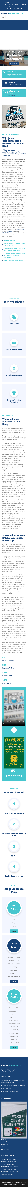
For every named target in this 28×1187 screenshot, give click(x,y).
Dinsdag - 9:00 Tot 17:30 (9, 1161)
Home (16, 4)
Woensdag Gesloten (8, 1164)
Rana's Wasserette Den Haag (6, 4)
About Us (5, 1142)
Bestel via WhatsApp (14, 813)
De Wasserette (14, 63)
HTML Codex (21, 1184)
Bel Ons (14, 931)
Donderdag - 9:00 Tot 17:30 (10, 1166)
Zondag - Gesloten (7, 1174)
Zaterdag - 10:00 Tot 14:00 (10, 1171)
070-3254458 (11, 95)
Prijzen (4, 1147)
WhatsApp (6, 156)
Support (23, 4)
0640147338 (5, 233)
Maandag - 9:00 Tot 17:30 (9, 1159)
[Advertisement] (14, 34)
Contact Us (5, 1149)
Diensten (5, 1144)
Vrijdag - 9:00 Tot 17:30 (9, 1169)
